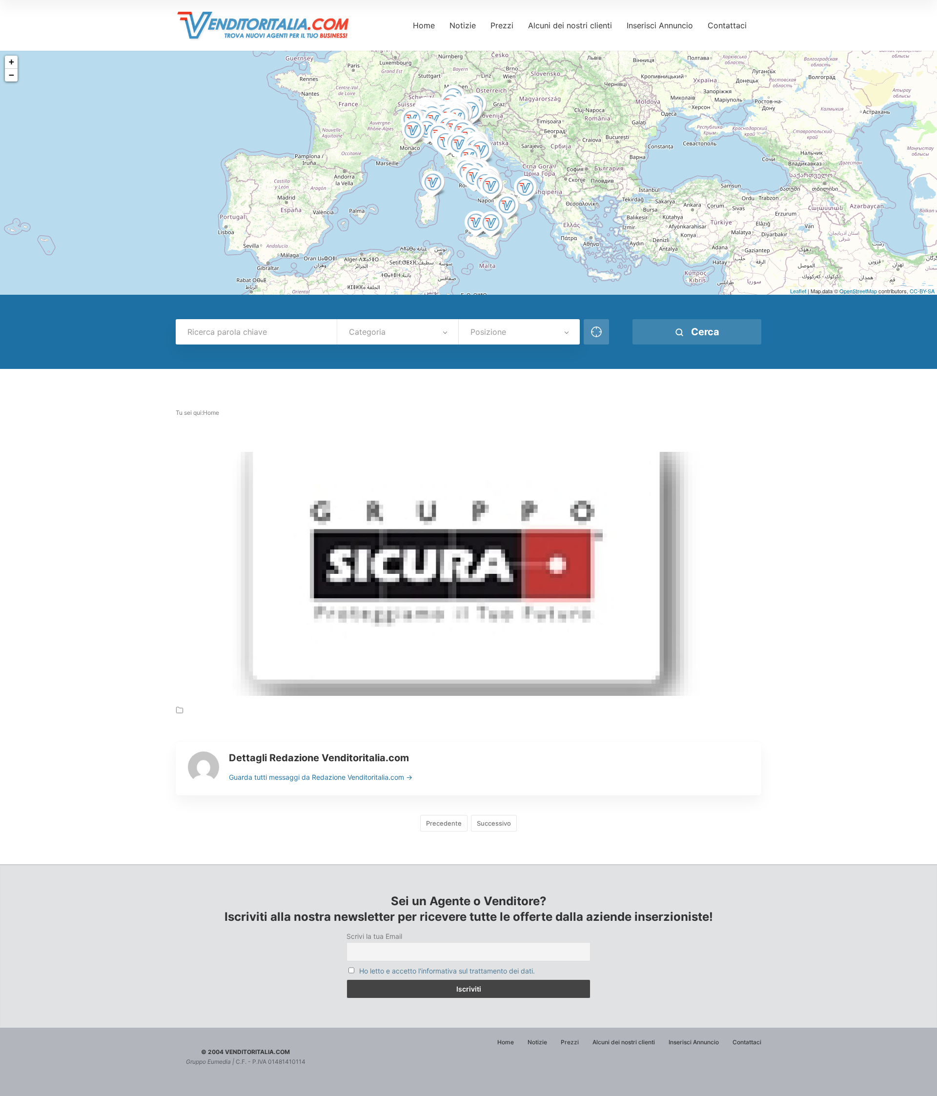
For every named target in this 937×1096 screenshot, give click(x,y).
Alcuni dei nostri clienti (570, 25)
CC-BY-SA (922, 291)
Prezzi (501, 25)
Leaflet (798, 291)
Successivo (494, 823)
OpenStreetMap (858, 291)
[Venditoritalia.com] (266, 25)
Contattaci (727, 25)
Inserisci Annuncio (660, 25)
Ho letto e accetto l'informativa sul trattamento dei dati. (447, 971)
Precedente (444, 823)
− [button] (11, 75)
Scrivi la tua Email (374, 936)
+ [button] (11, 62)
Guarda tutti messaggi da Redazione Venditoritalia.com (320, 777)
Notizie (462, 25)
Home (424, 25)
